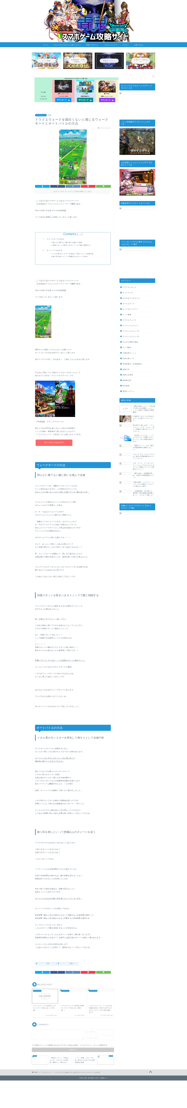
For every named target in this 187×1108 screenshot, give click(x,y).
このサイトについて (110, 45)
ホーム (46, 45)
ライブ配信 (127, 347)
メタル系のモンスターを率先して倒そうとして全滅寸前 (73, 254)
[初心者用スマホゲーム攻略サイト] (93, 41)
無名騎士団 (127, 380)
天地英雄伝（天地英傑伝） (133, 364)
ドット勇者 (127, 315)
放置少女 (126, 369)
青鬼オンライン (129, 391)
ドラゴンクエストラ (130, 325)
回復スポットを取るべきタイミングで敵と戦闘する (71, 245)
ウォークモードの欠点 (55, 239)
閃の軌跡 (126, 386)
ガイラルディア (129, 304)
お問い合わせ (138, 45)
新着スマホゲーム (92, 45)
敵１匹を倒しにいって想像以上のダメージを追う (70, 256)
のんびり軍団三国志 (130, 342)
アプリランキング (129, 287)
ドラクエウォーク (41, 115)
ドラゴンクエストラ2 (131, 331)
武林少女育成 (128, 375)
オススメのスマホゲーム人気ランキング (67, 45)
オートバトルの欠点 (54, 250)
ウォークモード (41, 963)
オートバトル (52, 963)
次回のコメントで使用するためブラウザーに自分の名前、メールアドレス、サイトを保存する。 (72, 1045)
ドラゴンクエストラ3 (131, 336)
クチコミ (126, 45)
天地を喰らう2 (128, 358)
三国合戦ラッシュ (129, 353)
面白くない (74, 963)
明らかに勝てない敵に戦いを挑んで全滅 (67, 242)
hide (79, 234)
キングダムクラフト (130, 309)
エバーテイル (128, 293)
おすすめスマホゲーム (131, 298)
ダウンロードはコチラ (54, 442)
